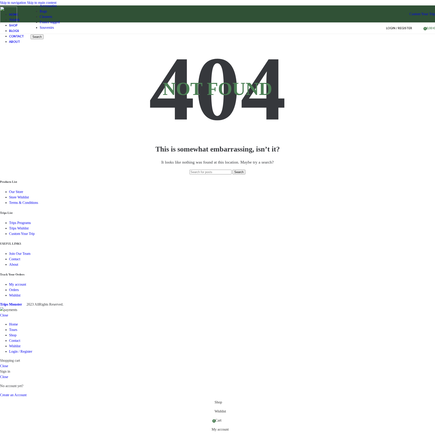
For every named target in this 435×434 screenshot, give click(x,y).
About (13, 264)
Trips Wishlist (19, 228)
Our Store (16, 192)
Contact (14, 259)
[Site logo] (8, 22)
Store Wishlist (19, 197)
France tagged (50, 22)
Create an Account (13, 395)
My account (17, 284)
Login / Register (20, 351)
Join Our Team (19, 254)
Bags (43, 11)
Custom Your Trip (422, 14)
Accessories (48, 6)
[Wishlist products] (418, 28)
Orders (14, 290)
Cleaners (46, 17)
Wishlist (14, 295)
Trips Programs (20, 223)
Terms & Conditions (23, 203)
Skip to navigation (13, 3)
